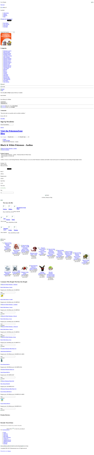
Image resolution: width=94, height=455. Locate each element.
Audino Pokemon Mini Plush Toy (6, 351)
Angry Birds (6, 68)
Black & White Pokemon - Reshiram (7, 273)
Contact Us (5, 438)
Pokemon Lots (6, 64)
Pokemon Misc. (6, 78)
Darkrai (8, 219)
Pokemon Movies (7, 67)
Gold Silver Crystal (7, 55)
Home (4, 139)
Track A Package (7, 437)
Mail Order (5, 436)
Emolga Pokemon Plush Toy (5, 372)
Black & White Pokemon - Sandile (7, 248)
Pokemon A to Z (6, 60)
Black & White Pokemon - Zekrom (16, 272)
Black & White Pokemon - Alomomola (50, 254)
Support (5, 14)
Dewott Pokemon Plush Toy (5, 364)
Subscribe (2, 127)
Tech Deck (5, 74)
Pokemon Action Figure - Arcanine (42, 253)
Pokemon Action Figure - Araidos (24, 273)
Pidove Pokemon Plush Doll (5, 383)
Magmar (16, 230)
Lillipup (10, 209)
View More (3, 118)
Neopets (5, 73)
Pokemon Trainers (7, 59)
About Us (5, 433)
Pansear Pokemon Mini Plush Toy (6, 391)
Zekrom (5, 209)
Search (2, 29)
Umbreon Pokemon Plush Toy (41, 273)
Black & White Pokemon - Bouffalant (85, 261)
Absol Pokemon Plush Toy (33, 269)
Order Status (6, 13)
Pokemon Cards (6, 63)
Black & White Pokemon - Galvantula (59, 255)
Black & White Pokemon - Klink (68, 255)
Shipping (5, 15)
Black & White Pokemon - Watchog (6, 287)
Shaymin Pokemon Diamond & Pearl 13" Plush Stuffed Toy (51, 275)
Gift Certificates (6, 79)
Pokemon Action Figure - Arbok (33, 254)
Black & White (6, 52)
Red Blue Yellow (7, 54)
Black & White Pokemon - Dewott (6, 318)
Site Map (5, 443)
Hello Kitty (5, 75)
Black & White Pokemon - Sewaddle (7, 299)
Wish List (5, 442)
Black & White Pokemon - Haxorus (77, 258)
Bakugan (5, 69)
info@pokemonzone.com (6, 429)
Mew (5, 218)
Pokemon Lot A (6, 229)
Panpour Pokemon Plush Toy (5, 403)
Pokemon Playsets (7, 65)
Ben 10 (4, 70)
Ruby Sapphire (6, 57)
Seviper (10, 230)
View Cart (5, 435)
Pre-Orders (5, 80)
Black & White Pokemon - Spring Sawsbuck (25, 250)
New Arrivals (6, 81)
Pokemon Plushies (7, 58)
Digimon (5, 72)
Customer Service (7, 439)
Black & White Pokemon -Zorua (6, 339)
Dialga (13, 219)
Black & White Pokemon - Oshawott (7, 329)
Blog (4, 16)
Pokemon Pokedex (7, 62)
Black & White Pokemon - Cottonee (6, 307)
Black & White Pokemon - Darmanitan (16, 251)
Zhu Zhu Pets (6, 76)
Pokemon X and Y (7, 50)
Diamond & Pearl (7, 53)
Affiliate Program (7, 441)
